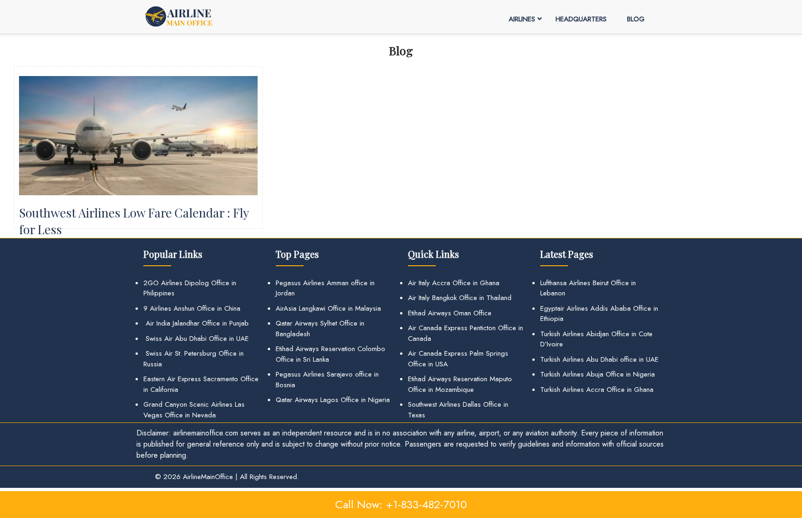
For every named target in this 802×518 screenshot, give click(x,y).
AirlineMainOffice (208, 477)
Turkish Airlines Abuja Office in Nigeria (597, 374)
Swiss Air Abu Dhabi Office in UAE (196, 338)
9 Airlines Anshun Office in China (191, 308)
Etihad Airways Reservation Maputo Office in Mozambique (460, 384)
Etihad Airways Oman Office (450, 313)
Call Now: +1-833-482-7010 (401, 504)
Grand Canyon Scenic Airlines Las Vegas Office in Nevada (194, 409)
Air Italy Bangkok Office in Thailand (459, 298)
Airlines (522, 19)
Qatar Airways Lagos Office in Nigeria (333, 400)
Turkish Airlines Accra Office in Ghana (596, 389)
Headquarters (581, 19)
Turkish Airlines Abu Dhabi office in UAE (599, 359)
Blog (636, 19)
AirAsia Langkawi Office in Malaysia (328, 308)
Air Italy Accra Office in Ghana (453, 283)
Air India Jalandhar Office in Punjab (196, 323)
